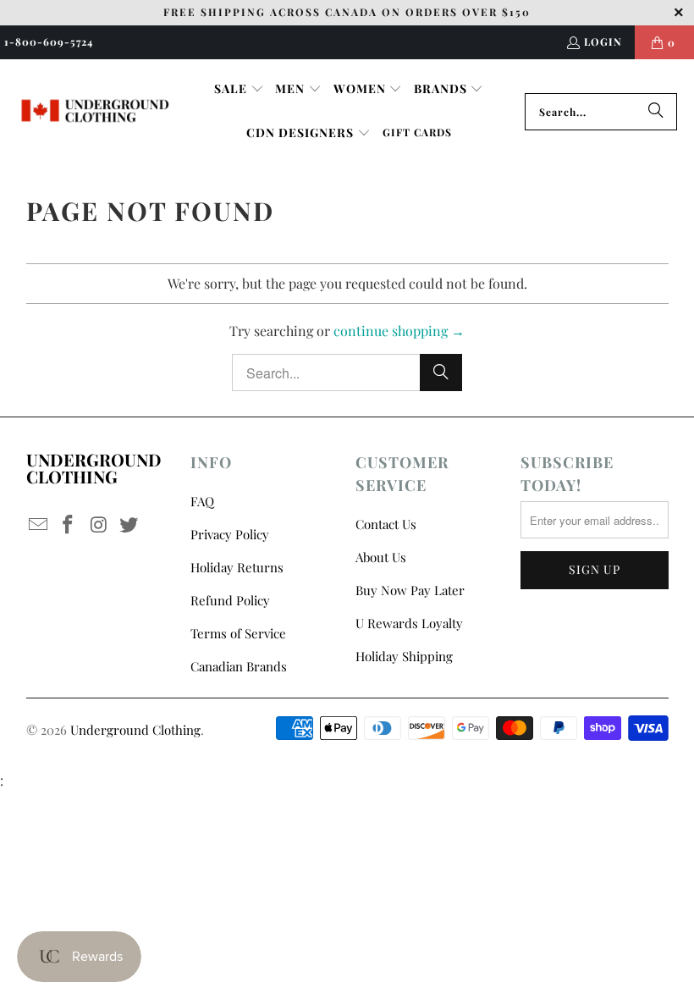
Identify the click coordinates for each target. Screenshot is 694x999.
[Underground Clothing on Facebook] (68, 525)
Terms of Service (238, 633)
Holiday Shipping (404, 656)
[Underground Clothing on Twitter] (129, 525)
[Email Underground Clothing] (39, 525)
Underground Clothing (135, 729)
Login (603, 41)
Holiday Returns (237, 567)
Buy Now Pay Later (410, 590)
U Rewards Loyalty (409, 623)
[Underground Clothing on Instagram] (99, 525)
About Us (380, 557)
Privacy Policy (229, 534)
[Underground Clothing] (95, 111)
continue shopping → (399, 330)
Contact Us (385, 524)
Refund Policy (230, 600)
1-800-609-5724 (48, 41)
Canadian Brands (238, 666)
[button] (239, 90)
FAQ (202, 501)
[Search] (656, 111)
